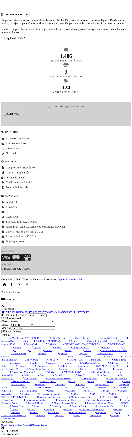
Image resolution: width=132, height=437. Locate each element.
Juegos (77, 415)
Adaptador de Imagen (39, 369)
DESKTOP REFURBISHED (114, 350)
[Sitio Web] (4, 284)
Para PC (81, 375)
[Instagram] (26, 284)
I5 (15, 350)
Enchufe (15, 412)
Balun (73, 341)
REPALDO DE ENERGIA (92, 409)
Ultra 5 (68, 350)
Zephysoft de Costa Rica (70, 279)
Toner (69, 363)
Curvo (83, 369)
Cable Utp (56, 406)
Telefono (49, 409)
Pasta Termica (18, 384)
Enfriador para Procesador (59, 378)
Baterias (118, 409)
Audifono (40, 415)
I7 (30, 350)
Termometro (82, 366)
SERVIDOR (32, 359)
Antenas (37, 406)
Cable (26, 375)
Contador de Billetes (67, 400)
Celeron (106, 347)
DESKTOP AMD (117, 344)
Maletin (25, 394)
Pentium (48, 350)
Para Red (102, 375)
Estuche (89, 390)
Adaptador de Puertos (101, 372)
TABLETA (53, 359)
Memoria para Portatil (49, 394)
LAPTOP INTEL (105, 353)
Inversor (34, 412)
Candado (51, 390)
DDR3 (72, 381)
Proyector (119, 369)
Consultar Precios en (15, 314)
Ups (118, 412)
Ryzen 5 (58, 347)
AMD (66, 387)
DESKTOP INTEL (80, 347)
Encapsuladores (82, 338)
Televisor (51, 372)
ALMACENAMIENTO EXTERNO (25, 338)
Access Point (17, 406)
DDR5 (110, 381)
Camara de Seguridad (97, 341)
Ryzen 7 (83, 353)
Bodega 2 (8, 425)
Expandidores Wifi (105, 406)
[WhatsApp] (19, 284)
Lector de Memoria (20, 381)
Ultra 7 (87, 350)
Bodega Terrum (40, 425)
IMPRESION (97, 359)
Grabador (52, 344)
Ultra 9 (108, 356)
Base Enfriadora (29, 390)
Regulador (101, 412)
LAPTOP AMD (18, 353)
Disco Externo (58, 338)
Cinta (34, 363)
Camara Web (31, 344)
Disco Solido (30, 378)
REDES (124, 403)
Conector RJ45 (78, 406)
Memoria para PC (48, 381)
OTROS (63, 366)
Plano (101, 369)
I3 (123, 347)
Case (41, 375)
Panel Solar (53, 412)
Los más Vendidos (43, 311)
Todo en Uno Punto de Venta (99, 403)
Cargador (70, 390)
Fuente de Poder (89, 378)
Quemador (60, 384)
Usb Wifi (68, 409)
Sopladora (80, 384)
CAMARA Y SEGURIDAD (47, 341)
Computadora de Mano (36, 400)
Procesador (40, 384)
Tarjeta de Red (102, 384)
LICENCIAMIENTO (89, 363)
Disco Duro (59, 375)
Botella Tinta (119, 359)
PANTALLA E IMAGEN (107, 366)
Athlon (17, 347)
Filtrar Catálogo (13, 331)
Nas (26, 341)
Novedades (82, 311)
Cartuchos (16, 363)
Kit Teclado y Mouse (117, 378)
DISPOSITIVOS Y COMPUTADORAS (82, 344)
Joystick (59, 415)
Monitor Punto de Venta (64, 403)
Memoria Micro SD (109, 338)
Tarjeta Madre (44, 387)
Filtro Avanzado (13, 318)
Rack (126, 406)
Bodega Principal (22, 425)
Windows (21, 366)
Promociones (65, 311)
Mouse (126, 381)
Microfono (95, 415)
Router (14, 409)
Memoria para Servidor (81, 397)
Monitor (63, 369)
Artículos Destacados (17, 311)
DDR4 (91, 381)
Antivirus (113, 363)
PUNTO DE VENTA (109, 397)
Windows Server (44, 366)
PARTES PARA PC (72, 372)
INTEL (84, 387)
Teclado (102, 387)
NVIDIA (23, 387)
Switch (31, 409)
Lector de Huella (35, 403)
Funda (106, 390)
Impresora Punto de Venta (99, 400)
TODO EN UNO (75, 359)
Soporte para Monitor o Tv (24, 372)
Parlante (115, 415)
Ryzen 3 (37, 347)
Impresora (52, 363)
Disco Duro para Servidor (48, 397)
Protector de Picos (77, 412)
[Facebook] (12, 284)
